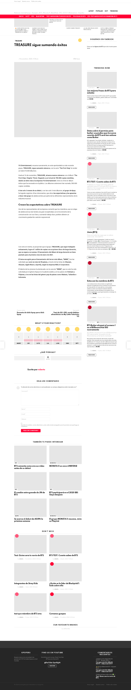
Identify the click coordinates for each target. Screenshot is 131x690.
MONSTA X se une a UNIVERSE (63, 466)
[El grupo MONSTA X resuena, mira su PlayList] (65, 508)
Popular (99, 11)
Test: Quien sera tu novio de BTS (58, 16)
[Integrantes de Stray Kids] (30, 572)
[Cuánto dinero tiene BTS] (74, 22)
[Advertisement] (46, 53)
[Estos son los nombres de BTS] (102, 270)
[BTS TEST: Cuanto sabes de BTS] (65, 544)
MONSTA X (53, 463)
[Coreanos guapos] (65, 602)
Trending (114, 11)
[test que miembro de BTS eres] (30, 602)
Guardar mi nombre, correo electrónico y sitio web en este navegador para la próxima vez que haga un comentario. (50, 425)
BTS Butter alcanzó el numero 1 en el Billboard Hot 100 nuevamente (101, 327)
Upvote (29, 358)
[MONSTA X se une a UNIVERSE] (65, 455)
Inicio (21, 16)
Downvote (66, 358)
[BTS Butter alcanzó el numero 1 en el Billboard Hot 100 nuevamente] (102, 314)
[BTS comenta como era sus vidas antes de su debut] (30, 455)
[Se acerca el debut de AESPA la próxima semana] (30, 508)
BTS (33, 16)
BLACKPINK (40, 16)
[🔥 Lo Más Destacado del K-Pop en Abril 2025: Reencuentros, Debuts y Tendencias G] (22, 22)
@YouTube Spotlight (52, 662)
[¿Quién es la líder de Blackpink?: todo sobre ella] (65, 572)
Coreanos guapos (57, 614)
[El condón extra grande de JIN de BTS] (30, 481)
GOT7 (27, 16)
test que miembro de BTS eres (28, 614)
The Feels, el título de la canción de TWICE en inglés (56, 21)
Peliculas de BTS (79, 16)
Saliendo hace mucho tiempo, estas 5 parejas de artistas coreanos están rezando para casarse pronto (39, 31)
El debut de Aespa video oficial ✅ (105, 674)
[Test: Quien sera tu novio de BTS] (30, 544)
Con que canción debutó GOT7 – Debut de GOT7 (104, 663)
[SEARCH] (125, 16)
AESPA (17, 516)
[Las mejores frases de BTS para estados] (91, 22)
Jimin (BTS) (92, 232)
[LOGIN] (128, 16)
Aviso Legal (17, 1)
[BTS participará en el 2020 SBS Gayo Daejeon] (65, 481)
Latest (91, 11)
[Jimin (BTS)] (102, 221)
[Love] (80, 40)
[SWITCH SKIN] (122, 16)
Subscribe (52, 665)
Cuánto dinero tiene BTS (73, 28)
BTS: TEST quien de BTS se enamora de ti (102, 16)
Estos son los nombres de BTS (100, 281)
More (91, 99)
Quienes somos (26, 1)
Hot (106, 11)
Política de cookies (36, 1)
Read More (91, 107)
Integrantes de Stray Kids (26, 584)
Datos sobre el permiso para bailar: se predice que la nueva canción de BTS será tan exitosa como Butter (108, 31)
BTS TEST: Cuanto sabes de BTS (63, 555)
